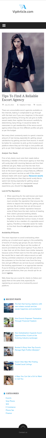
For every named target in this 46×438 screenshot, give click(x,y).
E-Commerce (10, 407)
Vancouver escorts (36, 176)
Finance (9, 413)
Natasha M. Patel (25, 105)
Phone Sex (10, 410)
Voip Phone (10, 401)
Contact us (23, 432)
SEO (7, 404)
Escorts (39, 105)
